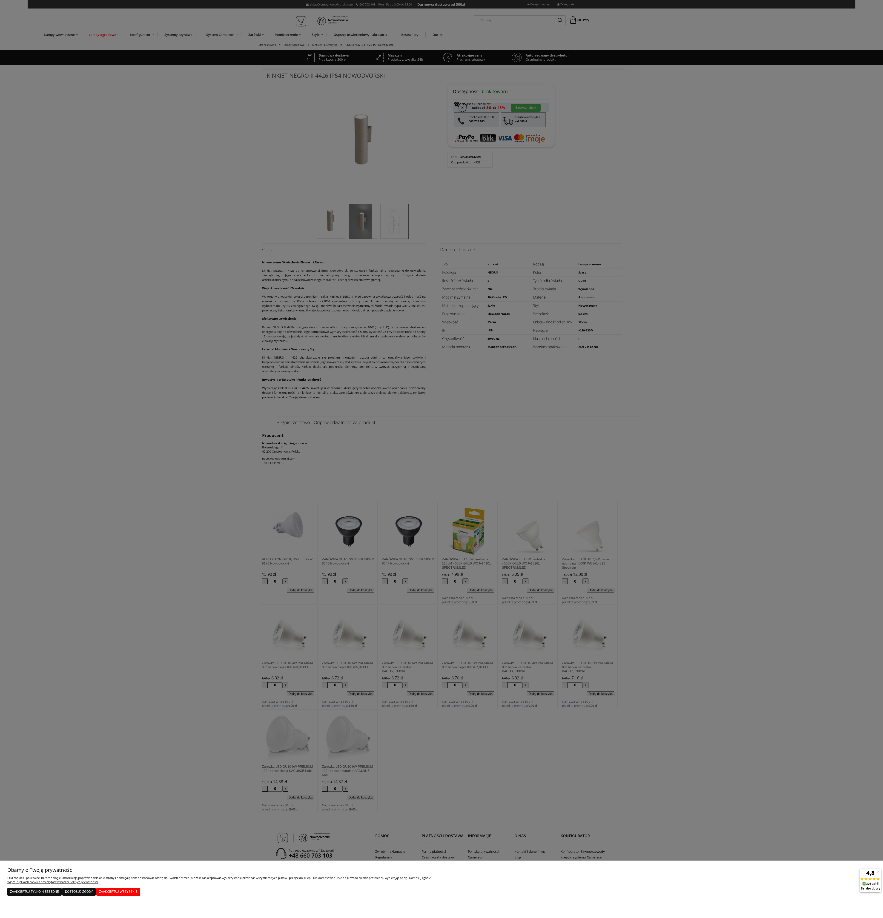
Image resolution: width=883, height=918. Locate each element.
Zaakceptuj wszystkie (118, 891)
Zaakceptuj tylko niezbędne (34, 891)
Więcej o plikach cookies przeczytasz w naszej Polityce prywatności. (52, 882)
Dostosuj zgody (79, 891)
